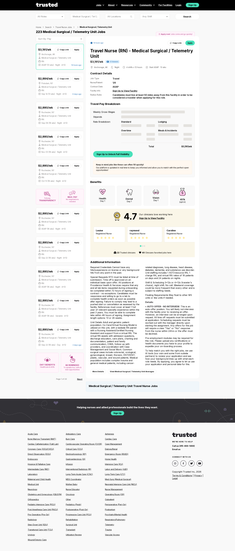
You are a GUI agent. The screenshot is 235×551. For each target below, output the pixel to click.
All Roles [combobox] (42, 16)
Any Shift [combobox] (147, 16)
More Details (98, 371)
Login (178, 5)
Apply (76, 49)
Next (79, 379)
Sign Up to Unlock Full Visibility (113, 154)
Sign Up (192, 5)
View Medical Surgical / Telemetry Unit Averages (132, 371)
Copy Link (64, 49)
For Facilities (165, 5)
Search (187, 16)
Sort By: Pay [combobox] (44, 38)
